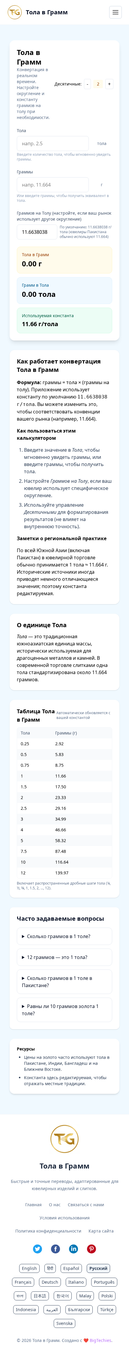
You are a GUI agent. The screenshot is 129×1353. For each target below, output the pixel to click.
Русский (98, 1268)
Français (23, 1282)
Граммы (25, 172)
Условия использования (65, 1218)
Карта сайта (101, 1231)
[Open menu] (115, 12)
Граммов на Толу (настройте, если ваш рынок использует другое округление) (64, 216)
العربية (52, 1309)
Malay (85, 1296)
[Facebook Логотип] (55, 1249)
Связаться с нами (86, 1204)
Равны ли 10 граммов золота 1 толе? (60, 1010)
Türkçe (106, 1309)
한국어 (62, 1296)
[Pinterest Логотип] (91, 1249)
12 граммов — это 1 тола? (57, 957)
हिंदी (50, 1268)
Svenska (64, 1323)
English (29, 1268)
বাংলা (19, 1296)
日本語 (40, 1296)
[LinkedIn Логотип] (73, 1249)
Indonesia (26, 1309)
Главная (33, 1204)
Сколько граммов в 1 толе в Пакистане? (57, 982)
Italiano (76, 1282)
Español (71, 1268)
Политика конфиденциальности (48, 1231)
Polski (107, 1296)
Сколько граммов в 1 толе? (58, 936)
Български (79, 1309)
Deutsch (50, 1282)
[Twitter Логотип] (37, 1249)
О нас (55, 1204)
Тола (21, 130)
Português (104, 1282)
